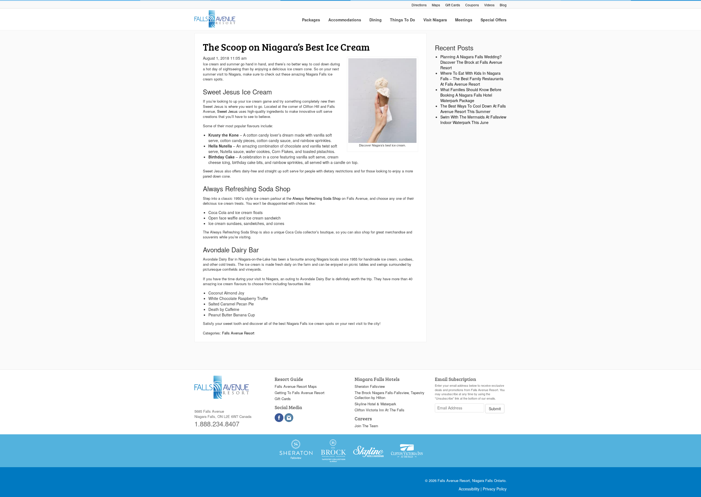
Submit (495, 408)
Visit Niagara (435, 19)
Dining (375, 19)
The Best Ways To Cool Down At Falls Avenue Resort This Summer (473, 108)
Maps (436, 4)
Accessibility (469, 489)
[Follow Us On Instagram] (289, 417)
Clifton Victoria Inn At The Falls (379, 409)
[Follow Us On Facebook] (279, 417)
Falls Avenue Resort (238, 333)
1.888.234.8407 (216, 423)
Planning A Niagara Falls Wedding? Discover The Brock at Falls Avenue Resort (471, 62)
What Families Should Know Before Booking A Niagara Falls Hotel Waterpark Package (470, 95)
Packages (311, 19)
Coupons (472, 4)
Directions (419, 4)
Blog (503, 4)
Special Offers (494, 19)
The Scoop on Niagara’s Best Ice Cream (286, 47)
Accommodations (344, 19)
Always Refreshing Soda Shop (316, 198)
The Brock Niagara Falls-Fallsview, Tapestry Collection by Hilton (389, 395)
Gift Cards (452, 4)
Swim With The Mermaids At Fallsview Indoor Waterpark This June (473, 119)
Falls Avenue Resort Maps (296, 386)
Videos (489, 4)
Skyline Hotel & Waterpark (375, 403)
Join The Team (366, 425)
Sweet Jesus (227, 111)
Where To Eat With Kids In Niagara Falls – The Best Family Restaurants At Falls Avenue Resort (471, 78)
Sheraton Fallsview (370, 386)
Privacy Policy (495, 489)
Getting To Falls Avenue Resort (299, 392)
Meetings (463, 19)
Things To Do (402, 19)
